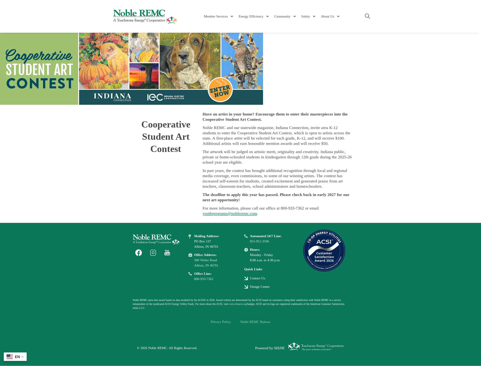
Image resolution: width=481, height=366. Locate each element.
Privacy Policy (221, 322)
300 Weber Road (205, 260)
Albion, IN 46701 (206, 265)
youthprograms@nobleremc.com (230, 213)
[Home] (144, 16)
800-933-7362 (203, 279)
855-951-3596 (259, 241)
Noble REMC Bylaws (255, 322)
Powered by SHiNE (270, 348)
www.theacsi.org (238, 304)
